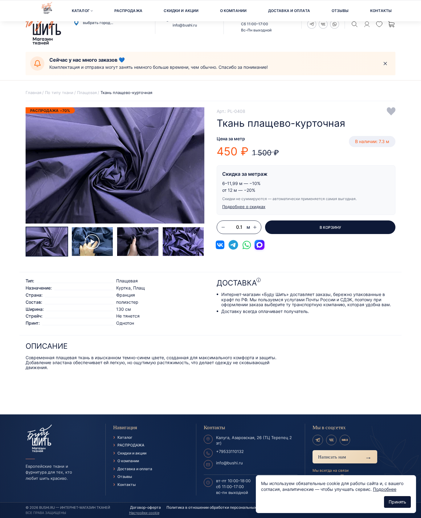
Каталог (81, 10)
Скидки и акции (181, 10)
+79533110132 (230, 451)
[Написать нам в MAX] (259, 245)
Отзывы (340, 10)
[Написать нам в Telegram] (233, 245)
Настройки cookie (144, 513)
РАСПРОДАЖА (128, 10)
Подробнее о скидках (243, 206)
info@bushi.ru (185, 25)
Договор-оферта (145, 507)
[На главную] (62, 438)
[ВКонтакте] (331, 440)
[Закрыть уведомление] (385, 63)
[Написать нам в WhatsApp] (246, 245)
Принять (397, 501)
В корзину (330, 227)
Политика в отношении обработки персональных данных (218, 507)
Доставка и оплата (289, 10)
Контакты (381, 10)
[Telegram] (318, 440)
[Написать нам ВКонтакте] (220, 245)
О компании (233, 10)
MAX (345, 440)
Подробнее (384, 489)
